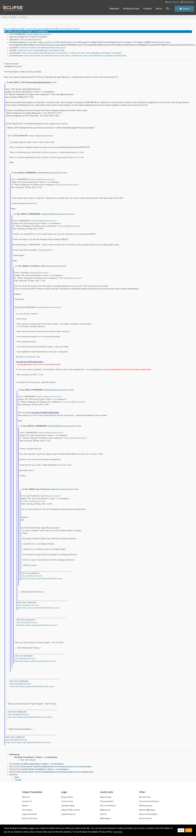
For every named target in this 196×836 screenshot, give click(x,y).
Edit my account (173, 2)
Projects (147, 8)
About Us (26, 797)
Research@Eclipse (147, 810)
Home (4, 17)
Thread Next (40, 29)
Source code (23, 17)
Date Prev (9, 29)
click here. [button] (118, 832)
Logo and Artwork (29, 814)
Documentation (106, 801)
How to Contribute (108, 806)
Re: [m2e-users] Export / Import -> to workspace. (36, 757)
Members (114, 8)
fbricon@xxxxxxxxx (53, 124)
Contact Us (27, 801)
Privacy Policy (67, 797)
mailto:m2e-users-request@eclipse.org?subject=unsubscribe (98, 56)
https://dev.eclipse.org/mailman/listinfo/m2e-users (44, 53)
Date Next (18, 29)
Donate (185, 8)
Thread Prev (29, 29)
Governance (27, 810)
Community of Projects (149, 801)
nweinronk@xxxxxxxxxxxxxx (38, 34)
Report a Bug (105, 797)
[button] (168, 8)
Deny (181, 830)
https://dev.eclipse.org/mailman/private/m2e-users (42, 48)
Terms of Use (67, 801)
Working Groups (131, 8)
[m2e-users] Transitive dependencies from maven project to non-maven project (56, 766)
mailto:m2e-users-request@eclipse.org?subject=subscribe (95, 53)
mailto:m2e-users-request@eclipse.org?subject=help (41, 50)
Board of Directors (30, 818)
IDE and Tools (145, 797)
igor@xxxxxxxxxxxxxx (62, 489)
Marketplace (105, 818)
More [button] (158, 8)
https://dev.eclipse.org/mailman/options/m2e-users (46, 56)
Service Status (145, 818)
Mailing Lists (105, 810)
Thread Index (62, 29)
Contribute (12, 17)
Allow (189, 830)
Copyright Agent (68, 806)
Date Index (51, 29)
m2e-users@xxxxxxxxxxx (30, 40)
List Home (74, 29)
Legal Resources (68, 814)
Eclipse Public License (70, 810)
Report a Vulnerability (148, 814)
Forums (103, 814)
